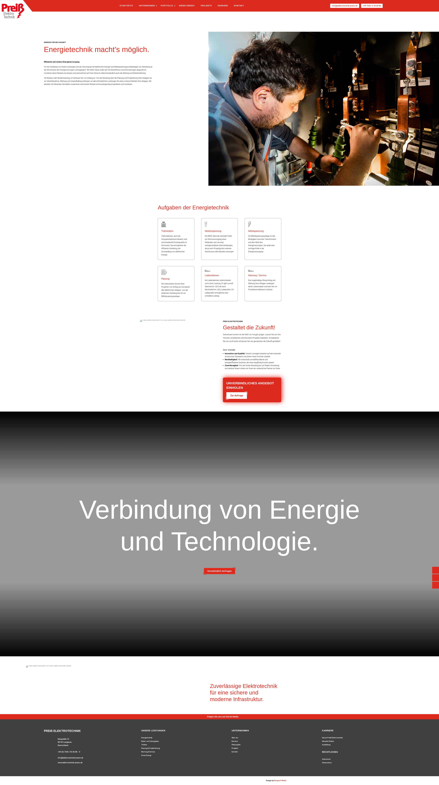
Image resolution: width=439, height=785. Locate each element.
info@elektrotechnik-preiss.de (344, 6)
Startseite (126, 6)
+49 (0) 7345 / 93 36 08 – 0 (69, 752)
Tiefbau (144, 745)
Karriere (223, 6)
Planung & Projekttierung (150, 748)
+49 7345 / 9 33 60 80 (372, 6)
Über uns (235, 738)
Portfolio (167, 6)
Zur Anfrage (236, 395)
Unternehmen (147, 6)
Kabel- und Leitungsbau (150, 741)
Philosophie (236, 745)
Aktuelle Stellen (328, 741)
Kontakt (239, 6)
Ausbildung (326, 745)
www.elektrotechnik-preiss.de (70, 763)
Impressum (326, 759)
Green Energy (187, 6)
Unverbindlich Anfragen (219, 571)
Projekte (206, 6)
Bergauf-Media (280, 781)
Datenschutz (327, 763)
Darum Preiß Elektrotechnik (332, 738)
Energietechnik (146, 738)
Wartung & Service (148, 752)
